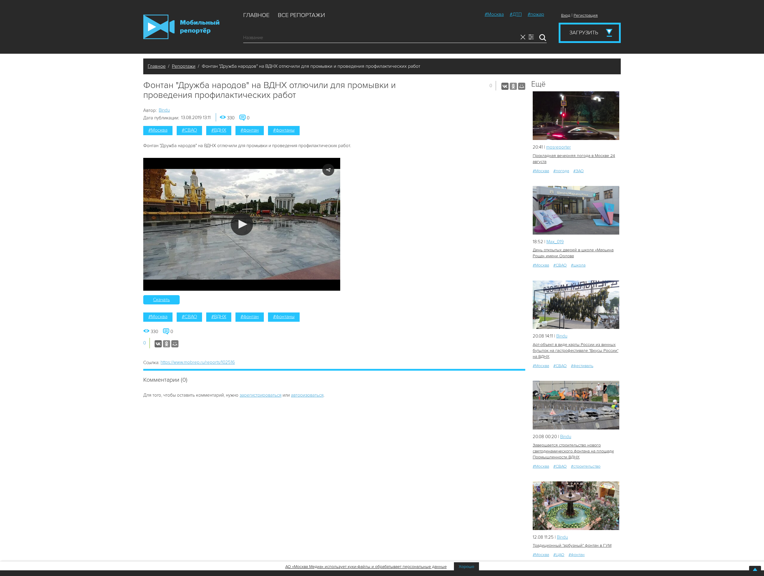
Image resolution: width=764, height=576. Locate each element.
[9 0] (576, 115)
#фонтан (250, 130)
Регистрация (586, 15)
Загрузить (583, 32)
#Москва (494, 14)
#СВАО (189, 130)
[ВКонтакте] (505, 86)
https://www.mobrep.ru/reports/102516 (198, 362)
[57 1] (576, 305)
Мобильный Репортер (181, 27)
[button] (242, 224)
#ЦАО (558, 554)
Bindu (164, 110)
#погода (561, 170)
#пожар (536, 14)
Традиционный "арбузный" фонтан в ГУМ (572, 545)
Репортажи (183, 66)
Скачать (161, 299)
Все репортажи (301, 15)
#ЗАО (578, 170)
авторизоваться (307, 395)
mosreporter (558, 147)
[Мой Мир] (521, 86)
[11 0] (576, 210)
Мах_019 (555, 241)
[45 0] (576, 505)
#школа (578, 265)
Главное (256, 15)
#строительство (585, 466)
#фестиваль (582, 365)
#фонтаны (284, 130)
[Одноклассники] (513, 86)
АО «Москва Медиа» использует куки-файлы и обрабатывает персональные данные (366, 566)
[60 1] (576, 405)
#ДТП (516, 14)
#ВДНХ (218, 130)
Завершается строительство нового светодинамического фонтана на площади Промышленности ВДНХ (573, 451)
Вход (565, 15)
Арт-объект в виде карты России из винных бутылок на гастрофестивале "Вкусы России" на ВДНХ (575, 350)
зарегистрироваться (260, 395)
